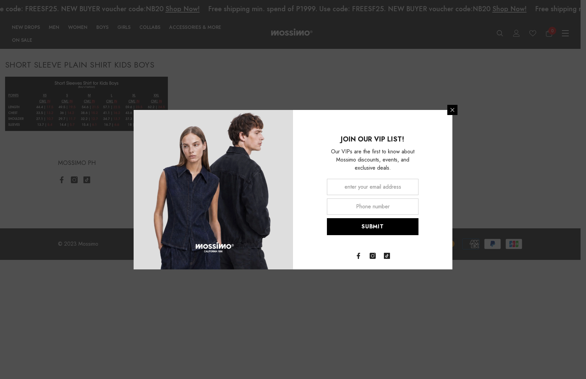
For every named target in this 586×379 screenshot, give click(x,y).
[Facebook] (358, 256)
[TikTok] (387, 256)
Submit (373, 226)
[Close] (452, 110)
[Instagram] (373, 256)
